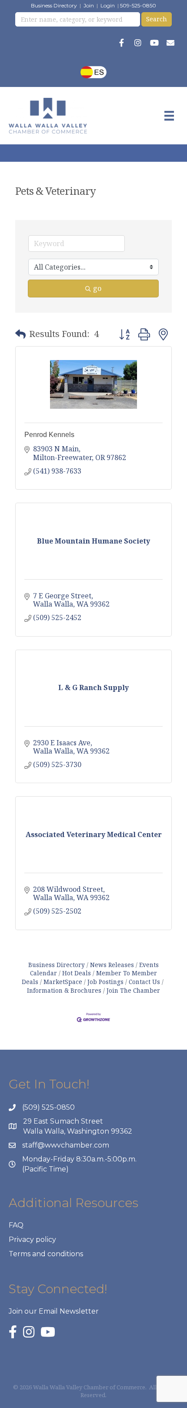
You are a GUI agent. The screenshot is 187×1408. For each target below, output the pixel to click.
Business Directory (54, 5)
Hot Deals (76, 973)
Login (107, 5)
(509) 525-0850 (48, 1107)
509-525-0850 (138, 5)
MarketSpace (62, 982)
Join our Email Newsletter (54, 1311)
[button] (20, 334)
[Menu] (169, 116)
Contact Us (144, 982)
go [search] (97, 288)
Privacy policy (32, 1239)
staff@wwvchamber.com (65, 1145)
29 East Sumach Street (63, 1121)
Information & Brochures (64, 990)
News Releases (112, 965)
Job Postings (105, 982)
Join (88, 5)
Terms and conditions (46, 1254)
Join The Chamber (133, 990)
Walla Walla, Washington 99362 (77, 1131)
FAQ (16, 1225)
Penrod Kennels (49, 434)
